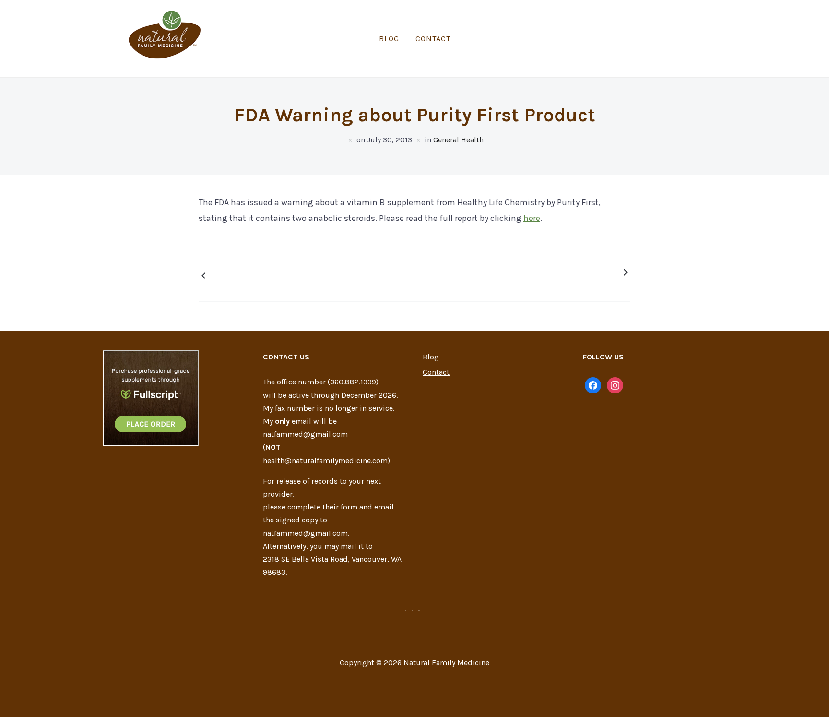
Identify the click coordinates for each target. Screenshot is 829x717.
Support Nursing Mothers (573, 272)
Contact (432, 38)
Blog (389, 38)
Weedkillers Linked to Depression (248, 275)
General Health (458, 139)
